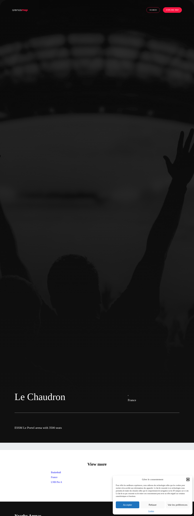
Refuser (153, 505)
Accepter (127, 505)
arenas (20, 10)
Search (153, 10)
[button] (187, 479)
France (54, 477)
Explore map (172, 10)
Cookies (151, 511)
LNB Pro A (56, 482)
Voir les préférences (177, 505)
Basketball (56, 472)
